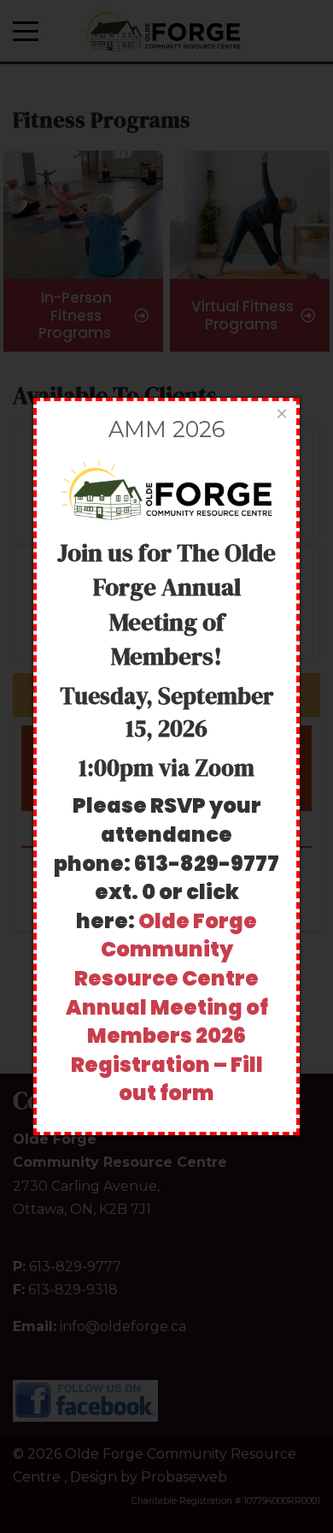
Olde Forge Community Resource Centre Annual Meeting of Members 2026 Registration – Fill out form (167, 1007)
